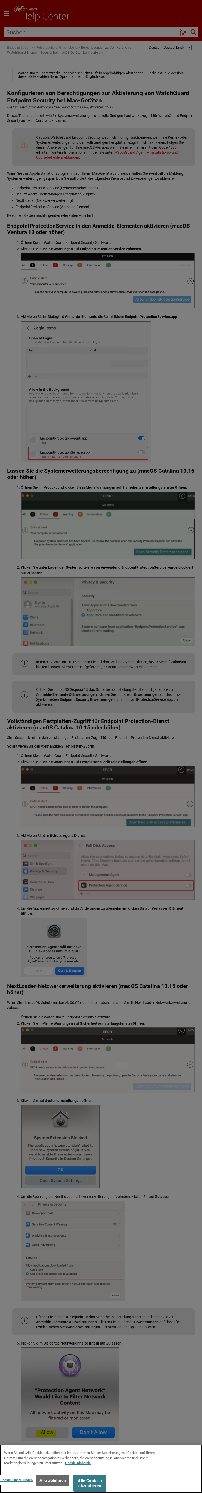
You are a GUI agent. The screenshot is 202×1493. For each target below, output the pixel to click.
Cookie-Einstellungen (16, 1480)
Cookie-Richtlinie (78, 1463)
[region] (101, 1469)
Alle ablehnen (52, 1480)
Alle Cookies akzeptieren (90, 1483)
